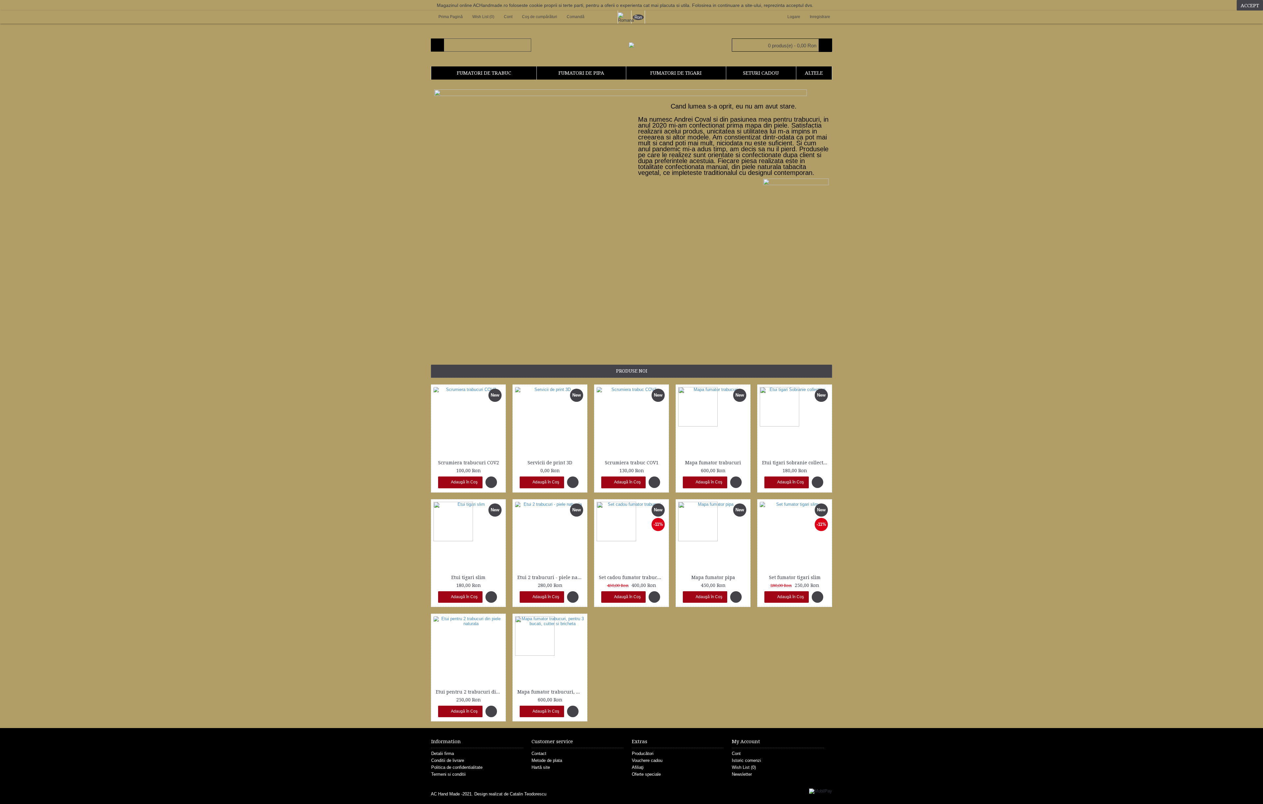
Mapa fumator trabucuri (713, 462)
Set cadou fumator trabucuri (631, 577)
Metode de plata (547, 760)
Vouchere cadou (647, 760)
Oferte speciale (646, 774)
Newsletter (742, 774)
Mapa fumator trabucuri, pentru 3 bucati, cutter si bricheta (551, 691)
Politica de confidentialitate (457, 767)
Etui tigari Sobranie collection (796, 462)
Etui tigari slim (468, 577)
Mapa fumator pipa (713, 577)
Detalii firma (442, 753)
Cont (736, 753)
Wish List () (744, 767)
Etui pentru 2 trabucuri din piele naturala (469, 691)
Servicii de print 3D (550, 462)
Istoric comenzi (746, 760)
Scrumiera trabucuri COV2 (468, 462)
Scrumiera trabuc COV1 (631, 462)
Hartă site (541, 767)
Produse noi (631, 371)
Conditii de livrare (447, 760)
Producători (643, 753)
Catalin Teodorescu (528, 794)
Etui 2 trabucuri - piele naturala (551, 577)
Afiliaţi (638, 767)
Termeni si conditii (448, 774)
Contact (539, 753)
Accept (1250, 6)
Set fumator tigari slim (795, 577)
